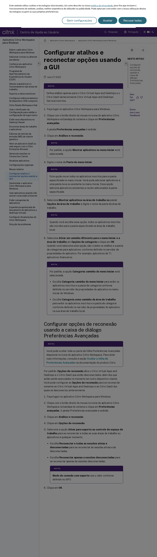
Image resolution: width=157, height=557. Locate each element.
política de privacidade (102, 5)
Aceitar (107, 20)
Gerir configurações (79, 20)
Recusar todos (132, 20)
